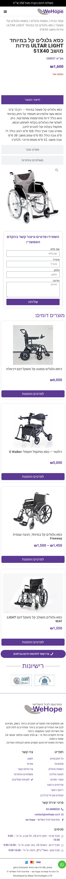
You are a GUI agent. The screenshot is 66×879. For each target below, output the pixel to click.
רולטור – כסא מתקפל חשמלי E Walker (35, 452)
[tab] (32, 99)
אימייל (56, 259)
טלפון (57, 270)
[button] (5, 11)
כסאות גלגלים (39, 21)
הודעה (56, 280)
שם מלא (55, 249)
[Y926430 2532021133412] (33, 196)
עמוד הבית (56, 21)
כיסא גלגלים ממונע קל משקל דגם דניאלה (34, 369)
